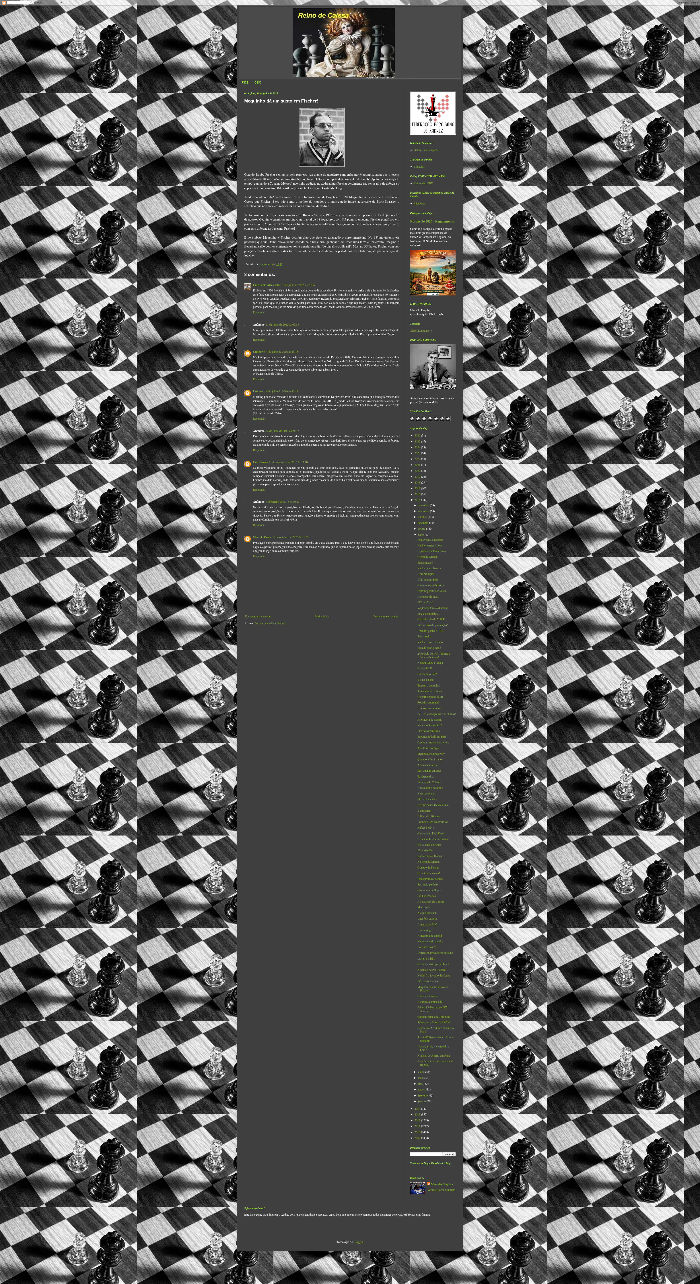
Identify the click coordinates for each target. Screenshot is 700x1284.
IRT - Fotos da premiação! (432, 625)
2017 (418, 488)
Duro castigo (424, 930)
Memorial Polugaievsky (431, 753)
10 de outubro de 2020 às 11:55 (290, 537)
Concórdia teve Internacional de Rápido (435, 1062)
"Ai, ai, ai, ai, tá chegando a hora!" (433, 1048)
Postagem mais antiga (386, 616)
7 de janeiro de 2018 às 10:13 (283, 501)
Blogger (358, 1242)
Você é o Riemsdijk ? (429, 725)
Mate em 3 (423, 907)
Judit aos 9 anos (426, 896)
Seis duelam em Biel (429, 770)
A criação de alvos (428, 596)
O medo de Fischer (428, 867)
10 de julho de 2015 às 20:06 (298, 285)
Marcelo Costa (262, 537)
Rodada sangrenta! (428, 702)
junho (421, 1072)
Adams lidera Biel (427, 765)
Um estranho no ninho (430, 788)
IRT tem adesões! (427, 799)
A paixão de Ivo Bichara (431, 970)
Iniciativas (419, 203)
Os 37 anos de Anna (429, 844)
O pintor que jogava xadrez (433, 742)
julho (421, 534)
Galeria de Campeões (426, 150)
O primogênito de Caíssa (431, 591)
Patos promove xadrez (430, 879)
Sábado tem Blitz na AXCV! (434, 1022)
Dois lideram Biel (427, 579)
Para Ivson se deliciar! (430, 540)
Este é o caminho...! (428, 613)
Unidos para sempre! (429, 708)
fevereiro (423, 1095)
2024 (418, 447)
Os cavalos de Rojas (429, 890)
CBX (257, 82)
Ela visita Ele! (425, 850)
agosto (422, 528)
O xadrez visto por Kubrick (433, 964)
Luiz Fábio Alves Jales (266, 285)
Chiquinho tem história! (431, 585)
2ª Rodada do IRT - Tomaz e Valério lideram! (433, 655)
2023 (418, 453)
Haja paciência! (426, 793)
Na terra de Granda (428, 861)
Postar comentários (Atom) (269, 623)
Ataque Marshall (427, 913)
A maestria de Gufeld (429, 935)
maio (421, 1078)
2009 (418, 1138)
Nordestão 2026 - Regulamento (432, 221)
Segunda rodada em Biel (431, 736)
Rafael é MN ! (425, 827)
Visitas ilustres (425, 679)
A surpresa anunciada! (430, 1001)
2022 (418, 459)
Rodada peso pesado (429, 647)
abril (421, 1083)
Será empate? (425, 562)
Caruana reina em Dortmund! (434, 1016)
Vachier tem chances (429, 568)
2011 (418, 1126)
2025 (418, 441)
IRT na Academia (427, 981)
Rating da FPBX (423, 183)
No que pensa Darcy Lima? (433, 805)
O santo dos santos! (428, 873)
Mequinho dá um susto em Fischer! (432, 988)
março (422, 1089)
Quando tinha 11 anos (430, 759)
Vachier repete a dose (429, 545)
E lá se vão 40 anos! (429, 816)
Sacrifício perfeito (427, 884)
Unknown (259, 351)
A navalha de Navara (429, 691)
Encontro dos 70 (426, 947)
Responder (259, 312)
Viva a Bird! (424, 668)
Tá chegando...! (426, 776)
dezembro (424, 505)
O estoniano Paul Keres (431, 833)
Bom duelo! (424, 636)
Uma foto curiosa (427, 918)
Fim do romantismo (428, 731)
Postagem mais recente (258, 616)
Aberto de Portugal (428, 748)
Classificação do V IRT (430, 619)
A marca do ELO (427, 924)
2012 (418, 1120)
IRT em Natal (425, 602)
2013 (418, 1114)
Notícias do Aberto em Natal (433, 1055)
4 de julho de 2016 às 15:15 (282, 351)
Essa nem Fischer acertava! (433, 839)
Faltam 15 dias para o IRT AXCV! (432, 1009)
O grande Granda (427, 556)
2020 (418, 471)
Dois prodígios (425, 574)
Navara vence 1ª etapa (430, 662)
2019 (418, 476)
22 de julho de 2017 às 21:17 (282, 431)
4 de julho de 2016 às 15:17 (282, 391)
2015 (418, 500)
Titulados (419, 166)
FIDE (245, 82)
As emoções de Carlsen (430, 901)
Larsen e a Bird (426, 958)
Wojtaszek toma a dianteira (432, 608)
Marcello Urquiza (442, 1184)
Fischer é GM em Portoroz (432, 822)
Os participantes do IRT (431, 697)
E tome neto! (424, 810)
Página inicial (322, 616)
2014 (418, 1108)
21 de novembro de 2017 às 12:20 (288, 462)
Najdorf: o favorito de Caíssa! (434, 975)
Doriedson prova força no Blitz (435, 952)
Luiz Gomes (260, 462)
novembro (424, 511)
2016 (418, 494)
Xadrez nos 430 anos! (430, 856)
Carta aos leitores (427, 996)
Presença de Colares (429, 782)
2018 (418, 482)
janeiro (422, 1101)
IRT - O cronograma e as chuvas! (436, 714)
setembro (423, 523)
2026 (418, 435)
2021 (418, 465)
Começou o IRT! (427, 674)
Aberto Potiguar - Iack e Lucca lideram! (435, 1038)
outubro (423, 517)
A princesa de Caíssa (429, 719)
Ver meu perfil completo (441, 1190)
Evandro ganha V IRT (430, 631)
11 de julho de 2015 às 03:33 (282, 324)
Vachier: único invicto (430, 642)
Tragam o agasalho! (428, 685)
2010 (418, 1132)
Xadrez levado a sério (429, 941)
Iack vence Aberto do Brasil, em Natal (435, 1029)
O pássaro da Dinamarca (431, 551)
